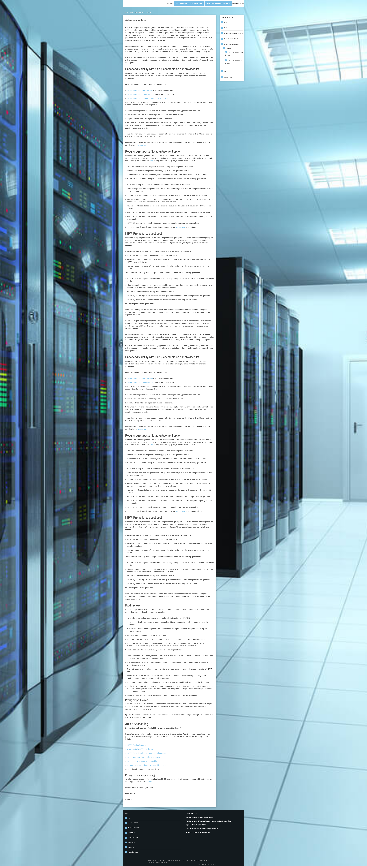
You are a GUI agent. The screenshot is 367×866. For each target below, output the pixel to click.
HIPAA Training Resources (137, 745)
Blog (225, 71)
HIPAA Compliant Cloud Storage (233, 33)
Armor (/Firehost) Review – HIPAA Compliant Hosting (202, 828)
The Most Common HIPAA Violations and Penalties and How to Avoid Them (208, 821)
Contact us (131, 847)
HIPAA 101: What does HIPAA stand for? (142, 761)
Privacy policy (132, 833)
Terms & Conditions (133, 828)
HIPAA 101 (227, 28)
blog (151, 161)
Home (167, 3)
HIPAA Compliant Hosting (231, 44)
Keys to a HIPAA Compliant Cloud (196, 825)
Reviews (242, 3)
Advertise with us (133, 823)
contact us (142, 145)
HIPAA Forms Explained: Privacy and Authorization (146, 753)
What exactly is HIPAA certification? (140, 749)
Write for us (131, 842)
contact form (180, 227)
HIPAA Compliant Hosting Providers (189, 4)
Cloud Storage (235, 3)
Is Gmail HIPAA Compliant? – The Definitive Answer (147, 765)
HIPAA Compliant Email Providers (218, 4)
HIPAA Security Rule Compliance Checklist (143, 757)
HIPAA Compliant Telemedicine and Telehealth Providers (148, 98)
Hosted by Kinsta (133, 852)
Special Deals (228, 77)
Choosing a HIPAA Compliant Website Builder (199, 817)
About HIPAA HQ (133, 837)
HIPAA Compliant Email (231, 39)
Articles (171, 3)
